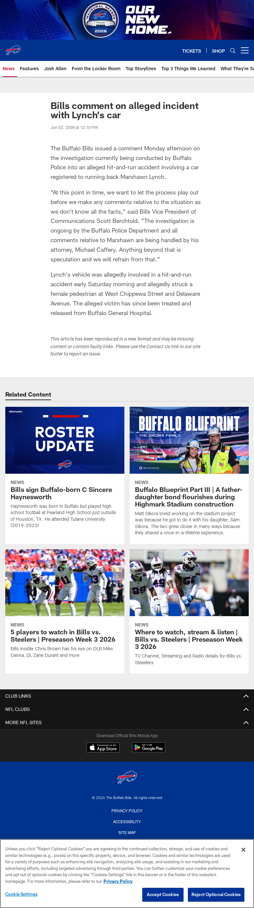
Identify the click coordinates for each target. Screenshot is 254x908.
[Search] (232, 50)
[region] (127, 873)
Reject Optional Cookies (216, 894)
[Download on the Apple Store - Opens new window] (103, 748)
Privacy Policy (127, 810)
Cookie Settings (21, 894)
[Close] (243, 849)
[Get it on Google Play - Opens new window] (149, 751)
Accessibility (127, 821)
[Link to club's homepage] (13, 47)
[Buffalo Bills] (127, 778)
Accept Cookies (163, 894)
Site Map (127, 832)
